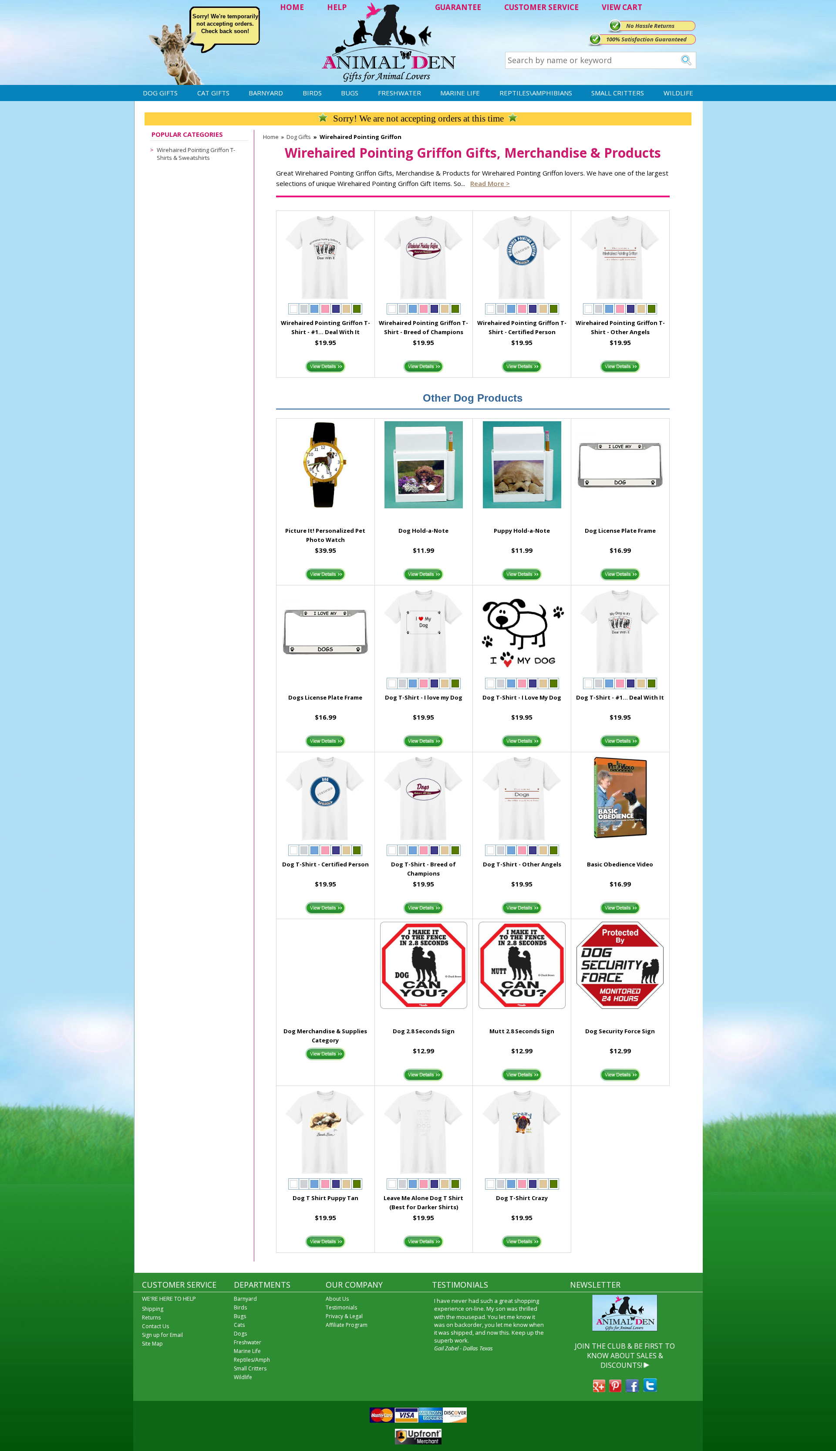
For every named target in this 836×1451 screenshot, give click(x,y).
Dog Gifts (160, 92)
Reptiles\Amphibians (535, 92)
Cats (239, 1325)
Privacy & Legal (344, 1316)
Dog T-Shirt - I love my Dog (423, 697)
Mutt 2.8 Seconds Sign (521, 1031)
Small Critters (617, 92)
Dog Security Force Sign (620, 1031)
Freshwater (399, 92)
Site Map (152, 1343)
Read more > (490, 183)
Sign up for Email (162, 1335)
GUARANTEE (458, 7)
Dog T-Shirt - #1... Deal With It (620, 697)
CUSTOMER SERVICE (541, 7)
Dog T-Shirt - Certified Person (325, 864)
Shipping (152, 1308)
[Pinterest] (615, 1389)
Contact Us (155, 1326)
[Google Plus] (599, 1389)
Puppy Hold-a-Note (522, 530)
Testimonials (341, 1307)
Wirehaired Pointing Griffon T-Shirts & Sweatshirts (196, 154)
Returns (151, 1317)
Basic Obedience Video (620, 864)
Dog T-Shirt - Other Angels (522, 864)
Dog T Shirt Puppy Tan (325, 1198)
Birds (312, 92)
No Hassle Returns (650, 26)
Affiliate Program (346, 1325)
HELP (337, 7)
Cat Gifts (213, 92)
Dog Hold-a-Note (423, 530)
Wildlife (678, 92)
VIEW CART (622, 7)
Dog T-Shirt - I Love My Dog (521, 697)
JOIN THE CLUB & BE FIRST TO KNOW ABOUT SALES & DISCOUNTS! (625, 1355)
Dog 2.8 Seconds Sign (424, 1031)
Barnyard (266, 92)
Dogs (240, 1333)
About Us (337, 1298)
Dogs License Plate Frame (325, 697)
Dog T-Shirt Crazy (522, 1198)
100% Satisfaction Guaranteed (646, 39)
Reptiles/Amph (252, 1359)
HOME (292, 7)
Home (271, 137)
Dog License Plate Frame (620, 530)
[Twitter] (650, 1389)
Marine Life (460, 92)
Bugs (349, 92)
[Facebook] (632, 1389)
